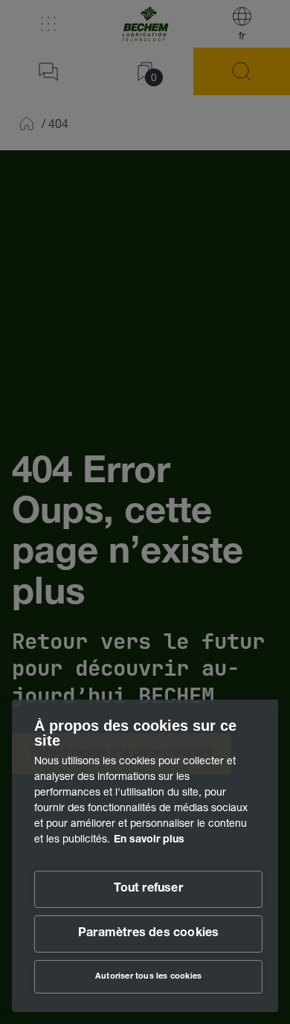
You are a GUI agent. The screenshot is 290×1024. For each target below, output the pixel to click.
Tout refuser (148, 889)
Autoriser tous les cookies (148, 977)
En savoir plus (149, 840)
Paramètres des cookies (148, 934)
